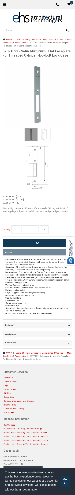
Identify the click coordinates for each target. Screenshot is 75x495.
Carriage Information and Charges (18, 401)
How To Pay (8, 412)
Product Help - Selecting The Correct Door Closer (25, 432)
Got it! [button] (65, 481)
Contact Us (8, 377)
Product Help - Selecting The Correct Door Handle (25, 444)
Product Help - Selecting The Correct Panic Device (25, 440)
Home (9, 39)
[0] (69, 4)
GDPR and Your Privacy (13, 408)
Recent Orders (9, 389)
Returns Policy (9, 405)
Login (6, 385)
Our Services (9, 425)
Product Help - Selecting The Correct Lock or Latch (25, 436)
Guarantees (8, 397)
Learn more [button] (30, 489)
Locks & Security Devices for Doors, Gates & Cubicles (39, 39)
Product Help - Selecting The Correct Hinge (22, 429)
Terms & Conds (10, 381)
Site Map (7, 393)
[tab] (37, 252)
